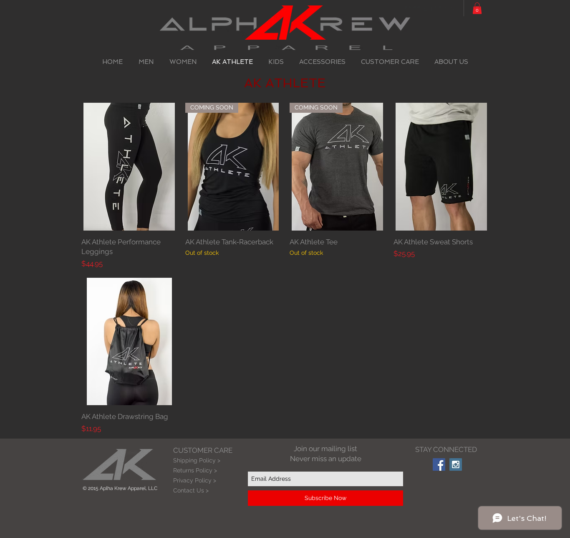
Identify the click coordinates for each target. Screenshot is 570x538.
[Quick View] (129, 167)
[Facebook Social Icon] (439, 464)
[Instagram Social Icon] (455, 464)
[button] (477, 8)
